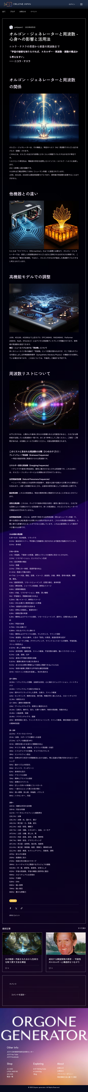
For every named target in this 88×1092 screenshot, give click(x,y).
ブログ (12, 11)
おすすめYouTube (39, 1069)
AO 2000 (10, 1074)
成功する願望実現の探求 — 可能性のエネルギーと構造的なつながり (65, 960)
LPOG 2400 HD (12, 1071)
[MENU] (81, 4)
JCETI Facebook (13, 1057)
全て (4, 11)
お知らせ (22, 11)
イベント (33, 11)
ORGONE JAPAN (22, 4)
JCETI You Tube (12, 1054)
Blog (35, 1074)
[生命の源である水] (22, 944)
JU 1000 (10, 1069)
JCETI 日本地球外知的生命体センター (20, 1052)
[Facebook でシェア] (10, 908)
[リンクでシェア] (22, 908)
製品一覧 (10, 1076)
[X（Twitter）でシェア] (16, 908)
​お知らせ (60, 1068)
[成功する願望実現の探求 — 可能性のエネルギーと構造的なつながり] (66, 944)
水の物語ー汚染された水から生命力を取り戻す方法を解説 (21, 960)
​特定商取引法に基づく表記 (67, 1077)
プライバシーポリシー (65, 1074)
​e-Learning (37, 1071)
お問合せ (60, 1071)
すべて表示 (82, 928)
